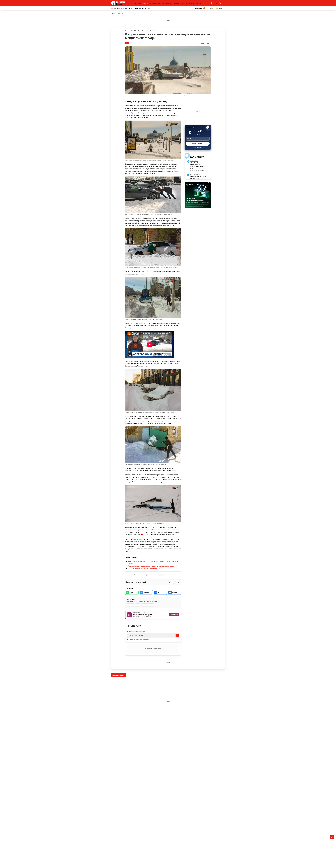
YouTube (198, 3)
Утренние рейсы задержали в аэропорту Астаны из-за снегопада (151, 566)
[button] (217, 8)
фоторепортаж (148, 605)
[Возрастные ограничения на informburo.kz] (212, 3)
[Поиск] (216, 3)
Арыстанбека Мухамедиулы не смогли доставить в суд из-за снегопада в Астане (153, 562)
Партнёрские (189, 3)
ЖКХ (138, 605)
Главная (113, 13)
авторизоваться (140, 631)
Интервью (168, 3)
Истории (145, 3)
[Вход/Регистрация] (219, 3)
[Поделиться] (332, 837)
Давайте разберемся (157, 3)
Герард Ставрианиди (143, 30)
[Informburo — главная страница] (118, 3)
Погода (131, 605)
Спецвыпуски (178, 3)
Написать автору (205, 43)
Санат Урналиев (154, 30)
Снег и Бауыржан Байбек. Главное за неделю (144, 568)
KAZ (223, 3)
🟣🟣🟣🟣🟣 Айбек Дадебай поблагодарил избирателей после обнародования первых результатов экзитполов (199, 165)
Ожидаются (146, 534)
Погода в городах (198, 147)
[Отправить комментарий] (177, 635)
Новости (138, 3)
